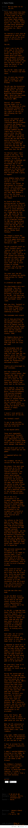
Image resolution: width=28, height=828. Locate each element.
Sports (20, 796)
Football (13, 796)
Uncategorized (15, 797)
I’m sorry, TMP (14, 814)
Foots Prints (8, 3)
